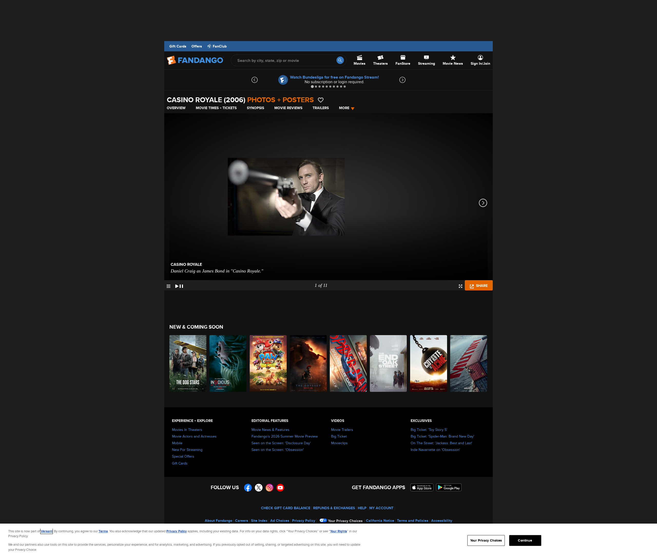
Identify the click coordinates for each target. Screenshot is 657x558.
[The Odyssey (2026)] (308, 363)
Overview (176, 107)
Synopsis (255, 107)
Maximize (460, 286)
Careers (241, 520)
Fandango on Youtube (280, 487)
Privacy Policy (303, 520)
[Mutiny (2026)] (469, 363)
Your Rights (338, 531)
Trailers (321, 107)
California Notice (380, 520)
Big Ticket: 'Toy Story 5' (429, 429)
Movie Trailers (342, 429)
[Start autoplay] (179, 285)
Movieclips (339, 443)
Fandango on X (259, 487)
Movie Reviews (288, 107)
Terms (103, 531)
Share (481, 285)
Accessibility (441, 520)
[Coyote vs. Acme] (429, 363)
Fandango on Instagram (269, 487)
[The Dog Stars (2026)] (188, 363)
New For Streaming (187, 449)
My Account (381, 507)
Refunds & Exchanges (334, 507)
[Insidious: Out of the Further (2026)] (228, 363)
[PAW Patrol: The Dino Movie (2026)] (268, 363)
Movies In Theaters (187, 429)
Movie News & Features (270, 429)
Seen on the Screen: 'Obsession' (278, 449)
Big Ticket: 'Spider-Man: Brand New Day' (442, 436)
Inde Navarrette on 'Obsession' (435, 449)
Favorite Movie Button (320, 100)
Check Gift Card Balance (285, 507)
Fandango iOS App (421, 487)
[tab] (312, 86)
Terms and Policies (412, 520)
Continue (525, 540)
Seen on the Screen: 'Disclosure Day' (281, 443)
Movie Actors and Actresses (194, 436)
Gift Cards (177, 46)
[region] (328, 541)
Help (362, 507)
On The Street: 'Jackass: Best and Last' (441, 443)
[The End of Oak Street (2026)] (388, 363)
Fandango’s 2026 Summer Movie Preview (285, 436)
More (344, 107)
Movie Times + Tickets (216, 107)
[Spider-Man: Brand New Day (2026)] (348, 363)
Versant (46, 531)
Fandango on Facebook (248, 487)
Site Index (259, 520)
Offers (196, 46)
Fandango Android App (449, 487)
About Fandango (218, 520)
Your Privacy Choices (345, 520)
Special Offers (183, 456)
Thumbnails (168, 286)
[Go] (340, 60)
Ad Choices (279, 520)
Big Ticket (339, 436)
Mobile (177, 443)
